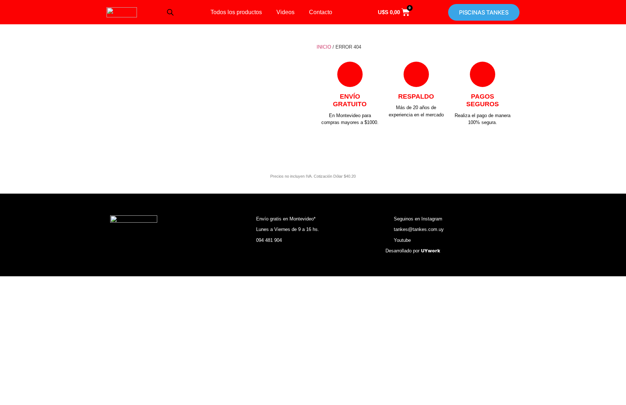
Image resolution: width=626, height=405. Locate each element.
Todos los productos (236, 12)
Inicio (324, 47)
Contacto (320, 12)
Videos (285, 12)
